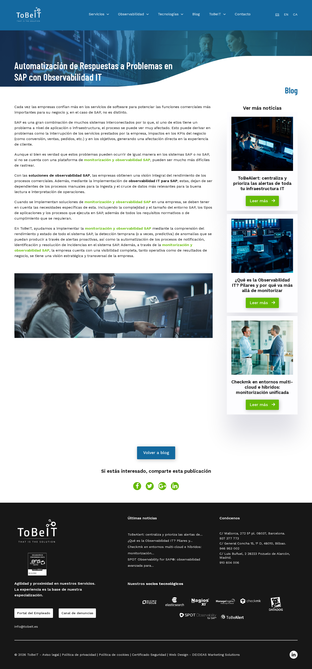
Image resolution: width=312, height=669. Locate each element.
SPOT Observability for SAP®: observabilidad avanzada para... (164, 562)
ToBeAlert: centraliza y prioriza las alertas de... (165, 534)
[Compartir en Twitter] (150, 486)
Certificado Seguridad (149, 654)
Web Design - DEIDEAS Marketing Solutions (204, 654)
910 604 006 (229, 562)
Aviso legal (50, 654)
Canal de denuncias (77, 613)
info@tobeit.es (26, 626)
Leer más (259, 201)
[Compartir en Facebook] (137, 486)
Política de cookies (114, 654)
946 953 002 (229, 548)
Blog (196, 14)
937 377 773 (229, 538)
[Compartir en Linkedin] (175, 486)
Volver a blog (156, 452)
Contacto (243, 14)
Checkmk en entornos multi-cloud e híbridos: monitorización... (164, 550)
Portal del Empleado (33, 613)
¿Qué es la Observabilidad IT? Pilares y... (160, 540)
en (286, 14)
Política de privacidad (79, 654)
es (277, 14)
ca (295, 14)
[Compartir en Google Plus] (162, 486)
